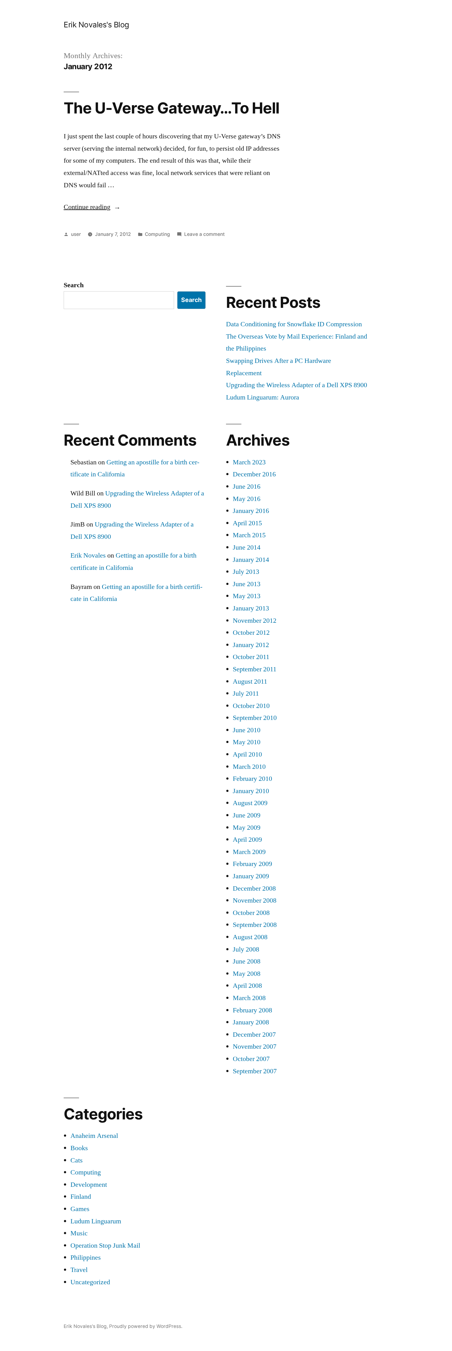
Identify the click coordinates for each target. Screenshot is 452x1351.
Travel (79, 1270)
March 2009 (249, 852)
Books (79, 1148)
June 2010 (246, 730)
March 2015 (249, 535)
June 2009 (246, 815)
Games (79, 1209)
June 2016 (246, 486)
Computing (157, 234)
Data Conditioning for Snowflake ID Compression (294, 324)
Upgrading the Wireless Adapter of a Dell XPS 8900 (296, 385)
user (76, 234)
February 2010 (252, 778)
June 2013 (246, 584)
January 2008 (251, 1022)
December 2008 (254, 888)
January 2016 (251, 511)
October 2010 (251, 705)
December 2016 (254, 474)
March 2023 (249, 462)
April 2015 (247, 523)
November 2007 (254, 1046)
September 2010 (255, 717)
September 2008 (255, 924)
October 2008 (251, 912)
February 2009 (252, 864)
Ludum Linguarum (95, 1221)
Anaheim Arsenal (94, 1135)
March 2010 (249, 766)
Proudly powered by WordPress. (145, 1326)
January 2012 (251, 645)
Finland (80, 1196)
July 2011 (246, 693)
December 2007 (254, 1034)
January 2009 (251, 876)
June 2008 (246, 961)
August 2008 (250, 937)
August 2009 (250, 803)
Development (88, 1184)
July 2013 (246, 571)
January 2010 (251, 791)
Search (74, 285)
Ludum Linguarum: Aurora (262, 397)
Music (79, 1233)
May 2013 (246, 596)
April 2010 (247, 754)
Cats (76, 1160)
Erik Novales (88, 555)
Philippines (85, 1257)
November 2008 (254, 900)
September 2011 (254, 669)
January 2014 (251, 559)
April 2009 (247, 839)
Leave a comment (204, 234)
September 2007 (255, 1071)
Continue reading (92, 207)
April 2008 (247, 985)
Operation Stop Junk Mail (105, 1245)
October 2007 (251, 1059)
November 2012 (254, 620)
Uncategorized (90, 1282)
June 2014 (246, 547)
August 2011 (250, 681)
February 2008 (252, 1010)
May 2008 (246, 973)
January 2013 (251, 608)
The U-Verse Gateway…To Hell (171, 108)
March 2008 (249, 998)
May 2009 (246, 827)
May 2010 (246, 742)
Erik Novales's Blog (96, 24)
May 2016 (246, 499)
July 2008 (246, 949)
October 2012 (251, 632)
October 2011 (251, 657)
